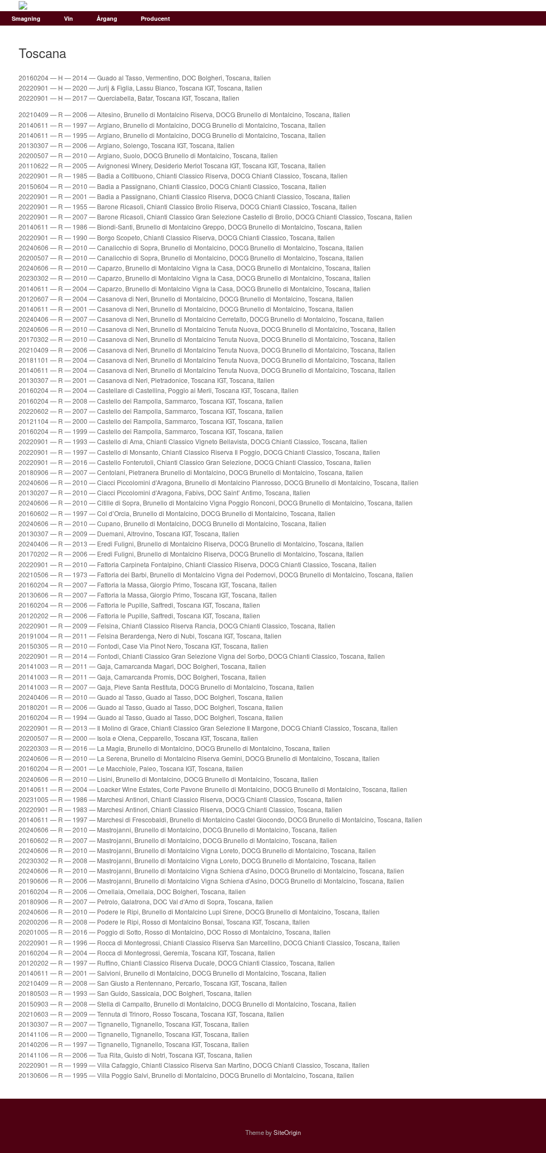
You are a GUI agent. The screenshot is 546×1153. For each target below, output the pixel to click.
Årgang (107, 18)
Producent (155, 18)
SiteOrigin (287, 1132)
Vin (68, 18)
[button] (530, 18)
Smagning (26, 18)
